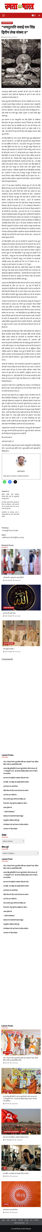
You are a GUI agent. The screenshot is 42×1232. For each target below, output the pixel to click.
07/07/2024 (17, 652)
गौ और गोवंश (36, 1220)
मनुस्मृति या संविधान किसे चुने (11, 820)
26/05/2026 (15, 1176)
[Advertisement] (21, 731)
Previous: (10, 529)
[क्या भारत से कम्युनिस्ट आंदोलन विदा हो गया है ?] (21, 1122)
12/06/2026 (19, 1140)
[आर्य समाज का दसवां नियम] (21, 1194)
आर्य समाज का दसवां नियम (10, 786)
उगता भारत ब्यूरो (8, 580)
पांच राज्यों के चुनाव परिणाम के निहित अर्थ (14, 799)
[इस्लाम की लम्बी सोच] (21, 597)
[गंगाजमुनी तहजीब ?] (21, 633)
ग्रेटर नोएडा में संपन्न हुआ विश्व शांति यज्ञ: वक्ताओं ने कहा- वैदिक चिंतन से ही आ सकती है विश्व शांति (20, 763)
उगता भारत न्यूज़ (7, 1052)
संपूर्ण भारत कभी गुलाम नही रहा (19, 1223)
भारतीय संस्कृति (13, 1220)
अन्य (27, 1223)
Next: (13, 536)
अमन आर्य (7, 1063)
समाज (31, 1220)
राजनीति (23, 1132)
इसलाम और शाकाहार (7, 23)
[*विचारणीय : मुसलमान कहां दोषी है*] (21, 562)
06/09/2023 (13, 37)
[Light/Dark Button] (34, 15)
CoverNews (16, 1229)
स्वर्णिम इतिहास (20, 1220)
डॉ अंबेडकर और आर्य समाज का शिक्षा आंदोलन (15, 824)
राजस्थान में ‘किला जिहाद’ (10, 829)
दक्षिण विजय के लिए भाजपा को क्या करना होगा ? (16, 790)
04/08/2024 (17, 580)
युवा (5, 1168)
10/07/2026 (15, 1063)
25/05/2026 (15, 1212)
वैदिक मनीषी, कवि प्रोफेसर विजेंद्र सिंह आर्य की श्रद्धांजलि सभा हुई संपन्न (10, 496)
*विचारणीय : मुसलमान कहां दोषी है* (13, 577)
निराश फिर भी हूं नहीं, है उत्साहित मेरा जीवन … (15, 803)
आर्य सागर (5, 37)
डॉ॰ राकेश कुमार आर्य (9, 1140)
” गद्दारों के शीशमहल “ (9, 812)
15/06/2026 (15, 1104)
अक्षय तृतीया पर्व (7, 807)
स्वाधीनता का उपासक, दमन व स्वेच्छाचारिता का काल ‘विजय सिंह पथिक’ (10, 514)
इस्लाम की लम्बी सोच (9, 613)
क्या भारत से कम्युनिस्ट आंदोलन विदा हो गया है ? (16, 778)
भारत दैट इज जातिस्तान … (10, 795)
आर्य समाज (6, 1204)
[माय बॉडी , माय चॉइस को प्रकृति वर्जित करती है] (21, 1158)
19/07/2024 (17, 616)
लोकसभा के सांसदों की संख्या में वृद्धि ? (13, 816)
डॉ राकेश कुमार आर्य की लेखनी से (11, 1132)
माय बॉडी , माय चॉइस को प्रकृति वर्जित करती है (16, 782)
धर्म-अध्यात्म (27, 1220)
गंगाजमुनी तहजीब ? (8, 649)
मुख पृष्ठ (3, 1220)
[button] (3, 15)
